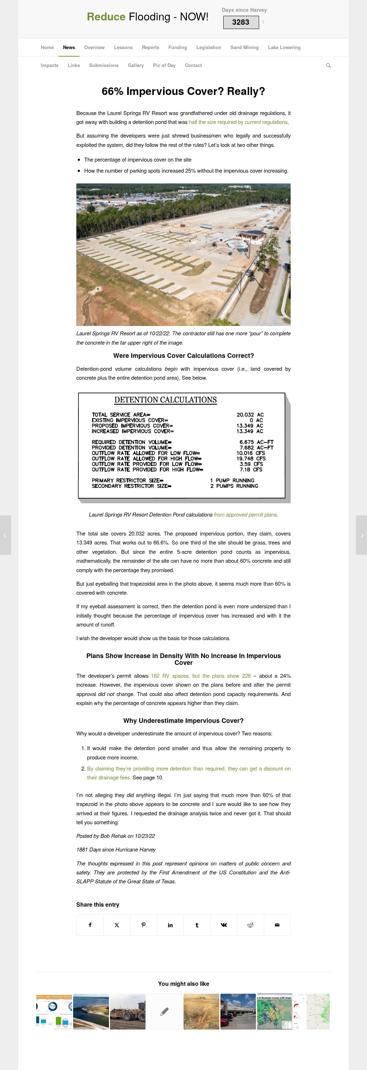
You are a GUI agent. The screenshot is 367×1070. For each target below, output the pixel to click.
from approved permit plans (245, 514)
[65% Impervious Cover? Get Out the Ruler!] (5, 535)
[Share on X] (117, 925)
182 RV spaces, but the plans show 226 (201, 675)
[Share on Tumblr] (197, 925)
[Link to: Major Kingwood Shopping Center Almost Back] (238, 1012)
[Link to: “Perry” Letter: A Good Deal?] (128, 1012)
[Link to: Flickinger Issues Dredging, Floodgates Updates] (91, 1012)
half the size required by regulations (238, 121)
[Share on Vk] (224, 925)
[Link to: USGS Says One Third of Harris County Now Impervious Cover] (312, 1012)
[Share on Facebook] (90, 925)
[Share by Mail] (277, 925)
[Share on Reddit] (250, 925)
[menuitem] (47, 47)
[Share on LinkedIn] (170, 925)
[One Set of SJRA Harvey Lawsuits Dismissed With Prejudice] (361, 535)
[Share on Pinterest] (143, 925)
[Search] (326, 65)
